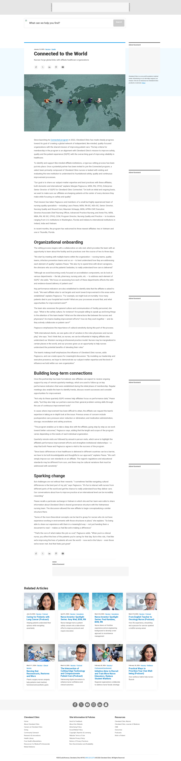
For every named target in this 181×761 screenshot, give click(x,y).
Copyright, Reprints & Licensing (80, 733)
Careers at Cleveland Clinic (33, 727)
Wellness (150, 665)
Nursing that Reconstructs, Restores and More (38, 673)
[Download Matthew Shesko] (73, 652)
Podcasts (118, 733)
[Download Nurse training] (107, 652)
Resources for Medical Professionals (37, 744)
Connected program (59, 140)
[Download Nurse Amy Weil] (73, 601)
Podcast (45, 614)
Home (26, 721)
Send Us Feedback (75, 721)
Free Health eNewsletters (32, 741)
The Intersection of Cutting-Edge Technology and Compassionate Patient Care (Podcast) (73, 672)
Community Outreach (31, 733)
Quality (54, 49)
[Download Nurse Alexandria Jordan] (39, 601)
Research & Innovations (32, 735)
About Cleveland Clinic (31, 724)
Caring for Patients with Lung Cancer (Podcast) (38, 618)
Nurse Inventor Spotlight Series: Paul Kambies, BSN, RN (106, 619)
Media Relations (29, 747)
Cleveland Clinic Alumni (123, 721)
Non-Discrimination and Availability (81, 744)
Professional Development (103, 668)
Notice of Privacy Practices (78, 741)
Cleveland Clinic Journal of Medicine (127, 724)
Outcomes (118, 730)
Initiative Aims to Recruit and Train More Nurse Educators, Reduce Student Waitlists (106, 675)
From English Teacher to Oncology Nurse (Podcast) (141, 618)
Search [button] (119, 22)
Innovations (80, 614)
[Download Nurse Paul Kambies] (107, 601)
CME (116, 727)
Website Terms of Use (77, 735)
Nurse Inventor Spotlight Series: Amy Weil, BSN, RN (73, 618)
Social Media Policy (76, 730)
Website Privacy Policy (77, 738)
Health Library (29, 738)
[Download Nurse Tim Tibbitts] (141, 601)
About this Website (76, 724)
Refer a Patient (120, 735)
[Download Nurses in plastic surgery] (39, 652)
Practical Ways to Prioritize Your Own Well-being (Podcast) (141, 671)
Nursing (47, 49)
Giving (26, 730)
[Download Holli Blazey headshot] (141, 652)
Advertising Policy (75, 727)
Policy (143, 83)
